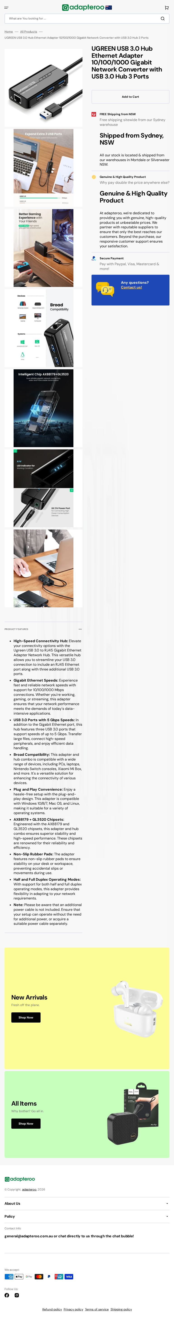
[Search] (163, 19)
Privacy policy (73, 1309)
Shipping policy (121, 1309)
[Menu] (6, 8)
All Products (28, 31)
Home (9, 31)
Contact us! (131, 287)
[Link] (87, 1008)
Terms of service (97, 1309)
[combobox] (87, 19)
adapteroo (29, 1189)
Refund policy (52, 1309)
